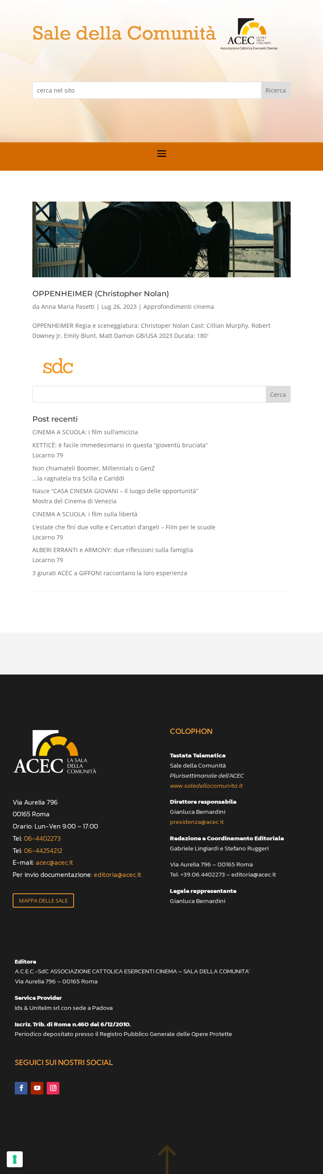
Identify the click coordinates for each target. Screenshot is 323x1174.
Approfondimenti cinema (178, 307)
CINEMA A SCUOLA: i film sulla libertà (85, 514)
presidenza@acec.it (197, 821)
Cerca (278, 394)
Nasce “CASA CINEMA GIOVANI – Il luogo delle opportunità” (115, 496)
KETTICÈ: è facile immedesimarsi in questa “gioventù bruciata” (120, 450)
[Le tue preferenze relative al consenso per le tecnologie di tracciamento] (15, 1159)
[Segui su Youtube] (37, 1088)
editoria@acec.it (117, 874)
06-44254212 (43, 850)
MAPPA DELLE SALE (43, 900)
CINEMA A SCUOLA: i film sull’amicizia (85, 432)
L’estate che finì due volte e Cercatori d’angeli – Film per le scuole (123, 532)
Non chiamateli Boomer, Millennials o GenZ (93, 473)
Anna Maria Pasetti (68, 307)
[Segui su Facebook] (21, 1088)
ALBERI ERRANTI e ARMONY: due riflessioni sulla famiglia (112, 555)
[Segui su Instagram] (53, 1088)
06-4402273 (42, 838)
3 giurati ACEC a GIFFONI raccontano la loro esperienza (109, 573)
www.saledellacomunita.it (206, 785)
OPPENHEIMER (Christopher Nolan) (100, 293)
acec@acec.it (54, 862)
